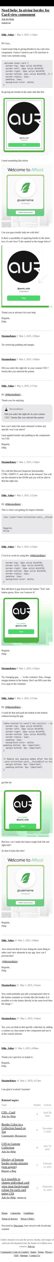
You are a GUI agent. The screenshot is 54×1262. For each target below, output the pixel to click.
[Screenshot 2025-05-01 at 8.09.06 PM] (27, 621)
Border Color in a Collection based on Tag (14, 1128)
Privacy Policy (27, 1219)
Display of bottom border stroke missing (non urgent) (15, 1163)
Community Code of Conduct (15, 1252)
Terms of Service (10, 1219)
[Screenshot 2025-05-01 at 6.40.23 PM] (27, 276)
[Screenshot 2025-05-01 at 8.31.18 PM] (27, 812)
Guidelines (29, 1213)
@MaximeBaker (13, 394)
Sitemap (24, 1255)
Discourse (18, 1225)
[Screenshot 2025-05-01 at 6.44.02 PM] (27, 126)
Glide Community (10, 3)
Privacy (48, 1252)
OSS (16, 1255)
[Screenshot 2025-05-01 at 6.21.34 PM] (27, 196)
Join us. (31, 1246)
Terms (41, 1252)
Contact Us (34, 1255)
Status (33, 1252)
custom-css (6, 23)
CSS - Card (8, 1112)
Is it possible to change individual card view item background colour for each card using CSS (15, 1186)
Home (5, 1213)
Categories (15, 1213)
